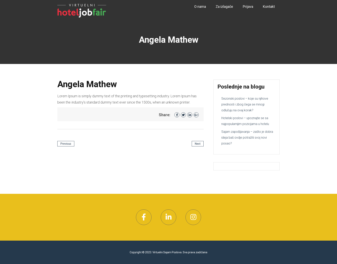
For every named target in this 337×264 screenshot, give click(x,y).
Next (197, 143)
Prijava (248, 6)
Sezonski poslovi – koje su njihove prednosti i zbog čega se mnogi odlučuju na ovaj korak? (244, 104)
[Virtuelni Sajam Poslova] (81, 10)
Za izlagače (224, 6)
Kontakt (269, 6)
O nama (200, 6)
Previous (65, 143)
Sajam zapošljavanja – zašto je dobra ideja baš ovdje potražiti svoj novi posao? (247, 137)
